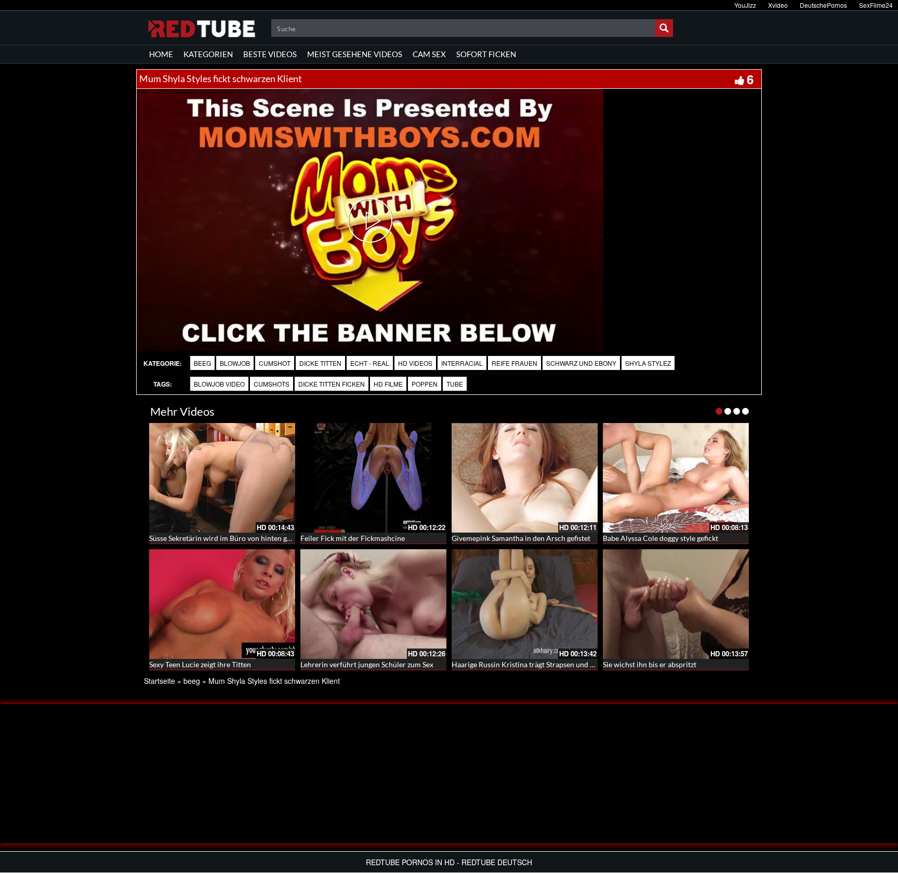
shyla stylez (648, 363)
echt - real (369, 363)
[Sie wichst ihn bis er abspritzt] (676, 604)
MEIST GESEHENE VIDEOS (354, 54)
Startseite (159, 681)
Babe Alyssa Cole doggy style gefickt (660, 538)
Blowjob (235, 363)
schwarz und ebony (581, 363)
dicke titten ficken (331, 383)
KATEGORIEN (208, 54)
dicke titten (320, 363)
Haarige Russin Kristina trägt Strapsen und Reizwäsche (539, 664)
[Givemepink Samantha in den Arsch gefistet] (525, 478)
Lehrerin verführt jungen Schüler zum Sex (366, 664)
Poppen (425, 383)
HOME (161, 54)
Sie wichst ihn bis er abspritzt (649, 664)
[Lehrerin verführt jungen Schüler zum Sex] (373, 604)
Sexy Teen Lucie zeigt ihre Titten (200, 664)
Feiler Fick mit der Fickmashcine (352, 538)
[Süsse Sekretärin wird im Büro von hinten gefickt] (222, 478)
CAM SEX (429, 54)
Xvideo (778, 5)
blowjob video (219, 383)
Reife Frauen (514, 363)
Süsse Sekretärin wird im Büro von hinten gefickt (227, 538)
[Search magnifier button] (664, 28)
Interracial (462, 363)
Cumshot (274, 363)
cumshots (271, 383)
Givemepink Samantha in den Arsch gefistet (521, 538)
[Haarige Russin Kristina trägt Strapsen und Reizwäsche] (525, 604)
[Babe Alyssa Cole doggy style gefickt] (676, 478)
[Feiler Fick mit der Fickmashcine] (373, 478)
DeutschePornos (823, 5)
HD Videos (415, 363)
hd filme (388, 383)
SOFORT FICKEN (486, 54)
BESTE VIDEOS (270, 54)
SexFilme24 (876, 5)
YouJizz (745, 5)
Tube (454, 383)
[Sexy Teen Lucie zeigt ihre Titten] (222, 604)
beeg (202, 363)
